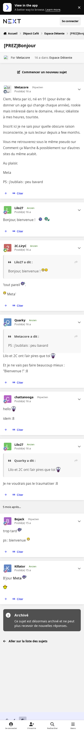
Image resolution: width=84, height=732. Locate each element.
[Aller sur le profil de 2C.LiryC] (7, 248)
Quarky (19, 320)
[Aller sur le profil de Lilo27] (7, 210)
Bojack (19, 519)
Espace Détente (60, 57)
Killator (19, 566)
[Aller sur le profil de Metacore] (6, 57)
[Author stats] (79, 89)
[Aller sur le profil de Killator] (7, 568)
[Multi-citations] (6, 193)
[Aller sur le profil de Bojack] (7, 521)
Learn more (8, 7)
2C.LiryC (20, 246)
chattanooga (23, 397)
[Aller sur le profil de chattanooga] (7, 399)
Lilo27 (18, 208)
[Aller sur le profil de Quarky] (7, 322)
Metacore (23, 57)
